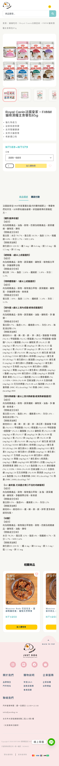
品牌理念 (7, 682)
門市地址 (7, 686)
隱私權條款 (8, 754)
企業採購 (47, 682)
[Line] (24, 665)
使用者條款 (22, 754)
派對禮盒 (47, 686)
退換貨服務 (29, 686)
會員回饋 (28, 690)
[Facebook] (35, 665)
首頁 (5, 23)
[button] (54, 5)
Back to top (48, 644)
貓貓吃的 (13, 23)
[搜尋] (52, 13)
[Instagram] (13, 665)
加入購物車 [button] (21, 627)
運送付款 (35, 197)
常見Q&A (28, 682)
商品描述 (23, 197)
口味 (7, 152)
